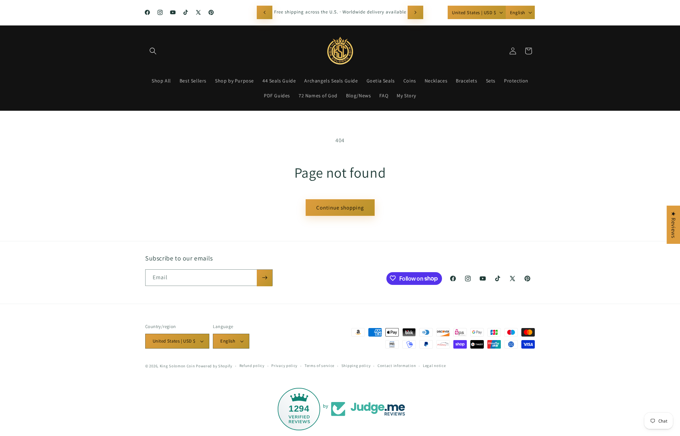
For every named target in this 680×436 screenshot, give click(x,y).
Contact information (397, 365)
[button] (153, 51)
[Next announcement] (415, 12)
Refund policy (252, 365)
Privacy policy (284, 365)
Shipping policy (356, 365)
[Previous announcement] (264, 12)
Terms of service (319, 365)
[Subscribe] (264, 277)
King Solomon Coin (177, 365)
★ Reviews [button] (673, 224)
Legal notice (434, 365)
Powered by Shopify (214, 365)
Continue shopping (340, 207)
